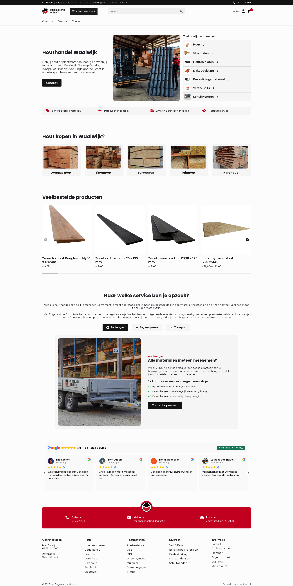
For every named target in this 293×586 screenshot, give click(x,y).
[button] (247, 239)
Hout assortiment (95, 545)
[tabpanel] (146, 382)
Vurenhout (91, 558)
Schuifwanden (178, 563)
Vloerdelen (91, 571)
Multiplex (133, 563)
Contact (77, 21)
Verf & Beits (176, 545)
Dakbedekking (178, 554)
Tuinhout (90, 567)
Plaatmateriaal (136, 545)
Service (62, 21)
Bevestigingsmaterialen (183, 549)
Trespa (131, 571)
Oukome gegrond (138, 567)
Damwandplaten (179, 558)
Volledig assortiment (85, 11)
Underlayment (136, 558)
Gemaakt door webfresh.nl (236, 584)
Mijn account (219, 566)
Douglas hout (93, 549)
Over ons (47, 21)
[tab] (115, 327)
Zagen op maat (221, 557)
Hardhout (91, 563)
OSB (129, 549)
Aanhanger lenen (222, 548)
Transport (218, 553)
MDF (130, 554)
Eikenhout (91, 554)
